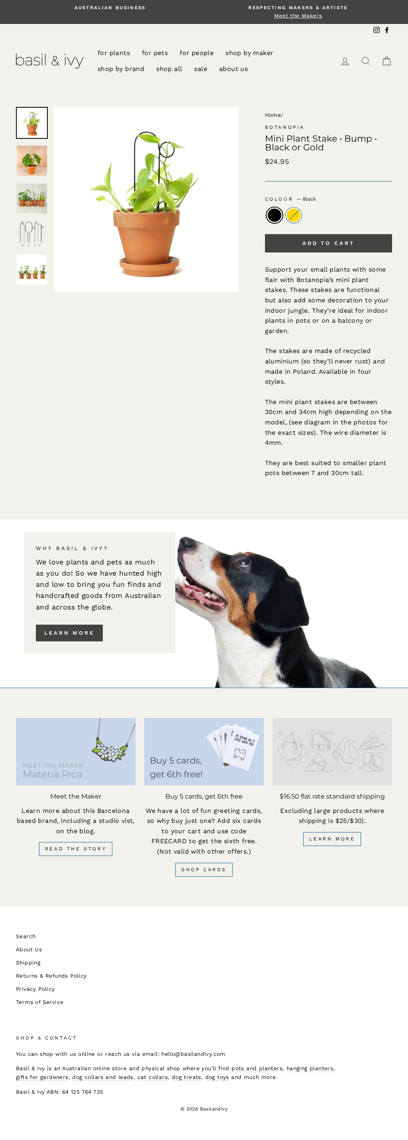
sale (200, 69)
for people (197, 53)
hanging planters (309, 1068)
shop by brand (121, 69)
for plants (114, 53)
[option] (110, 8)
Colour (290, 199)
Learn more (69, 633)
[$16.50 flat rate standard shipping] (332, 751)
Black (274, 215)
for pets (155, 53)
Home (273, 115)
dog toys (217, 1077)
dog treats (186, 1077)
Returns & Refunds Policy (51, 975)
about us (233, 69)
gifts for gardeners (42, 1077)
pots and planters (256, 1068)
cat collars (152, 1077)
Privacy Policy (35, 989)
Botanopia (285, 127)
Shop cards (204, 869)
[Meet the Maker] (75, 751)
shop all (169, 69)
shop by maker (249, 53)
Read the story (75, 849)
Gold (294, 215)
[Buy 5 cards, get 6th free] (204, 751)
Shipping (28, 962)
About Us (29, 949)
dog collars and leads (102, 1077)
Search (25, 936)
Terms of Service (39, 1002)
